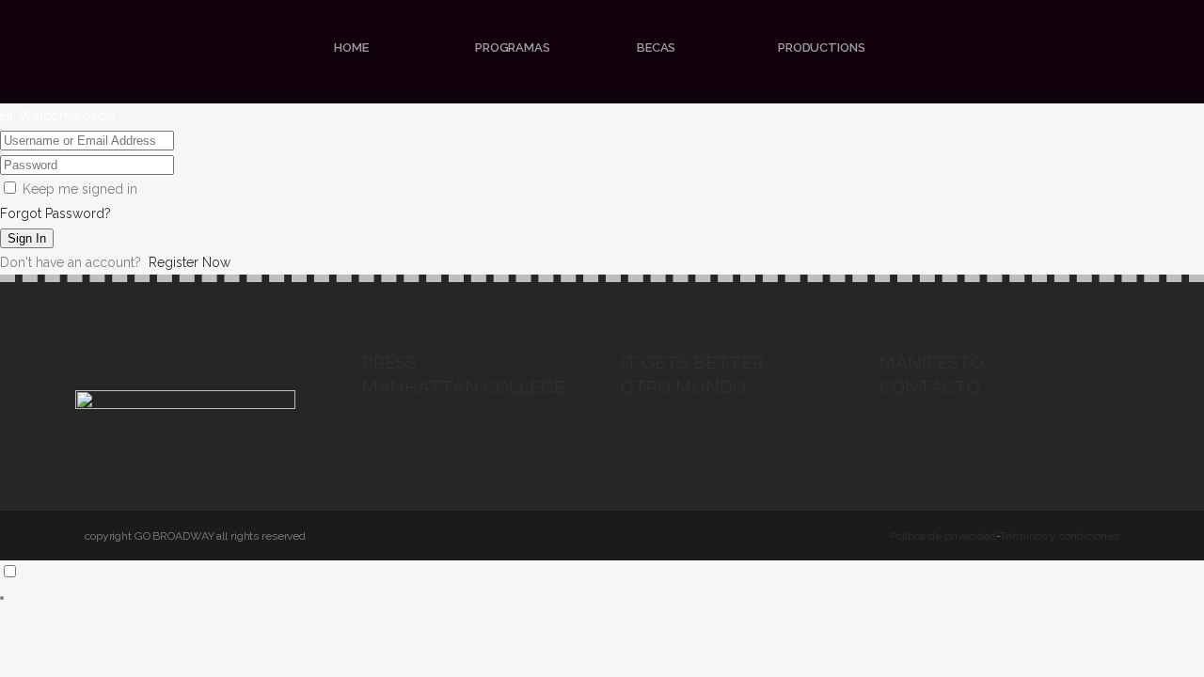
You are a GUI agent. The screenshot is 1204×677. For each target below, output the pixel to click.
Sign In (27, 238)
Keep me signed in (80, 189)
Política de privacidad (943, 536)
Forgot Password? (55, 213)
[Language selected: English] (602, 584)
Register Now (189, 262)
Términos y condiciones (1059, 536)
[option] (602, 597)
